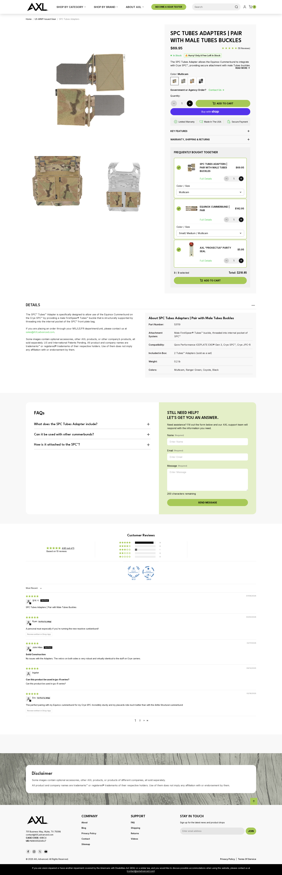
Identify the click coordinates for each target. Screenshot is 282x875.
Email (175, 450)
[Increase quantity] (241, 178)
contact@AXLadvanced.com (39, 834)
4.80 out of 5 (68, 548)
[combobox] (216, 6)
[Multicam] (174, 81)
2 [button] (140, 720)
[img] (32, 596)
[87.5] (134, 572)
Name (175, 435)
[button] (210, 132)
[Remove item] (179, 167)
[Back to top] (253, 801)
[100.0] (148, 572)
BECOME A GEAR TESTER (168, 7)
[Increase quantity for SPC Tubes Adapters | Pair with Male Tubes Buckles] (189, 103)
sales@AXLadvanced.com (40, 332)
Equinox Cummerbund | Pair (215, 208)
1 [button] (135, 720)
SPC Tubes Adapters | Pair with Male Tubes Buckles (213, 168)
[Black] (201, 81)
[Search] (236, 7)
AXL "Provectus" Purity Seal (215, 249)
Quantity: (175, 95)
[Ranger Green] (183, 81)
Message (177, 465)
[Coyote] (192, 81)
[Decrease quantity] (226, 178)
